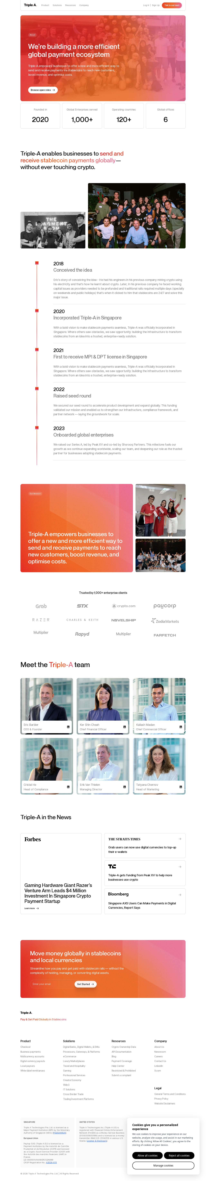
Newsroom (160, 1052)
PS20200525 (59, 1133)
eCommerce (69, 1056)
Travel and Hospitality (74, 1066)
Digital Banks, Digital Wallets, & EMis (81, 1047)
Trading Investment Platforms (78, 1099)
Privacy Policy (161, 1099)
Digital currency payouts (32, 1061)
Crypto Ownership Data (124, 1047)
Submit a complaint (121, 1075)
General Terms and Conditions (170, 1094)
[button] (45, 5)
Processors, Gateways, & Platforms (81, 1052)
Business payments (30, 1052)
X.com (157, 1071)
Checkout (25, 1047)
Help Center (118, 1066)
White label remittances (32, 1071)
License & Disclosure (97, 1141)
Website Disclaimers (164, 1103)
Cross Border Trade (73, 1094)
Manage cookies (163, 1165)
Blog (114, 1056)
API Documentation (121, 1052)
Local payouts (27, 1066)
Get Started (83, 984)
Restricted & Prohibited (124, 1071)
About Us (159, 1047)
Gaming (67, 1071)
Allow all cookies (148, 1155)
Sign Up (156, 5)
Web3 (66, 1085)
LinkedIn (158, 1066)
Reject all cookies (179, 1155)
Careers (158, 1056)
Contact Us (160, 1061)
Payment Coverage (122, 1061)
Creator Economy (72, 1080)
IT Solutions (69, 1089)
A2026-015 (51, 1162)
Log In (146, 5)
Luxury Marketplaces (74, 1061)
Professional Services (74, 1075)
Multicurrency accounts (32, 1056)
